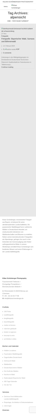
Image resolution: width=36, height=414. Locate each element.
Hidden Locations (10, 350)
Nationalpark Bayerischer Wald (14, 378)
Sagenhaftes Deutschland (13, 357)
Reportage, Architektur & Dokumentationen (18, 402)
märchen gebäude (10, 329)
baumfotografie (9, 322)
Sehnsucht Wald (9, 361)
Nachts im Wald (9, 374)
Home (9, 21)
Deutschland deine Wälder (13, 368)
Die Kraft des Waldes (11, 371)
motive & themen (9, 325)
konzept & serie (9, 335)
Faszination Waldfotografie (13, 354)
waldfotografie (9, 315)
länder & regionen (10, 332)
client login (7, 406)
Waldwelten (8, 364)
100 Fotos (7, 311)
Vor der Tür (8, 385)
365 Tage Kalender (10, 381)
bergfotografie (8, 318)
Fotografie (4, 36)
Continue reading (7, 67)
